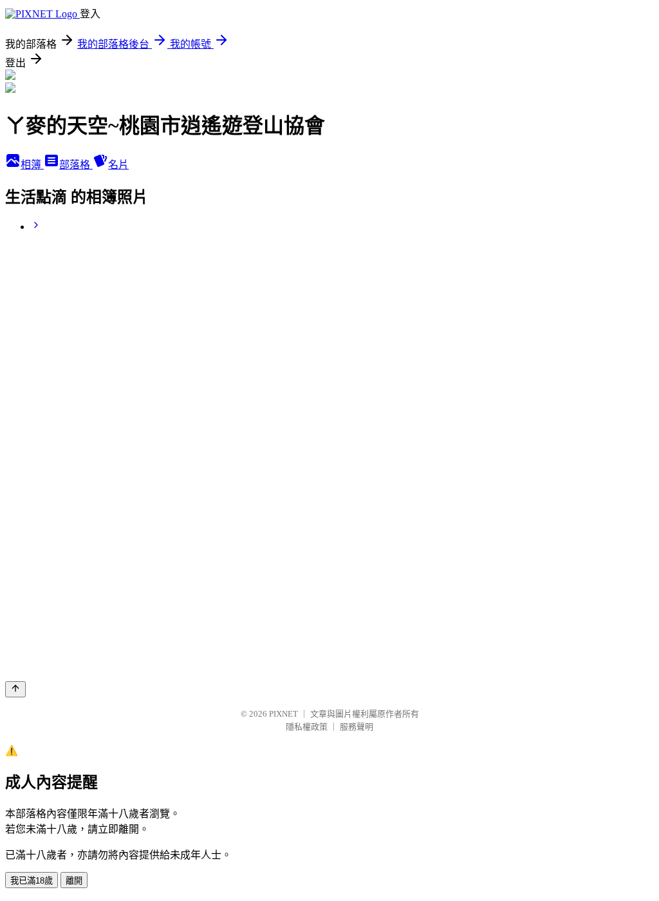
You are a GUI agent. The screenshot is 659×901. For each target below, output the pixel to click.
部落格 (76, 164)
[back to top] (15, 689)
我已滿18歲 (31, 881)
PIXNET (283, 714)
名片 (118, 164)
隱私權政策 (307, 726)
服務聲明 (356, 726)
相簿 (32, 164)
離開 (74, 881)
